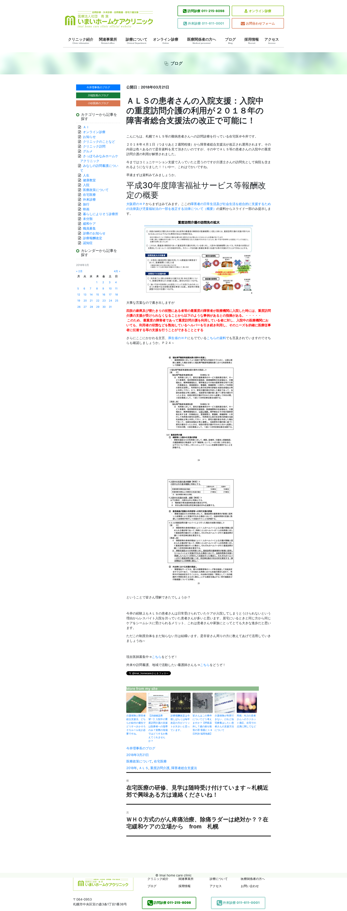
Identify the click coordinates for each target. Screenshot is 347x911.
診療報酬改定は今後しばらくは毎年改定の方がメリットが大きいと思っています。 (180, 722)
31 (110, 306)
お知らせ (89, 137)
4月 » (117, 271)
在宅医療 (160, 761)
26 (79, 306)
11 (116, 288)
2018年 (131, 768)
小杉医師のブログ (98, 103)
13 (85, 294)
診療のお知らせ (94, 233)
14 (91, 294)
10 (110, 288)
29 (97, 306)
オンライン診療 (260, 11)
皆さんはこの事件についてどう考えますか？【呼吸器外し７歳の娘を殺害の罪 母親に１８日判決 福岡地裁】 (202, 724)
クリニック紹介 (80, 40)
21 (91, 300)
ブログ (230, 40)
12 (78, 294)
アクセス (271, 40)
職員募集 (89, 228)
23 (104, 300)
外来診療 (89, 199)
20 (85, 300)
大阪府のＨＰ (136, 204)
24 (110, 300)
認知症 (88, 243)
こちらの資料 (216, 338)
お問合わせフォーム (260, 23)
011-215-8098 (206, 11)
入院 (86, 185)
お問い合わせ (250, 886)
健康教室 (89, 180)
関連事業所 (108, 40)
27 (85, 306)
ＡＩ (86, 127)
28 (91, 306)
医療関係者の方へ (201, 40)
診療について (136, 40)
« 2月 (79, 271)
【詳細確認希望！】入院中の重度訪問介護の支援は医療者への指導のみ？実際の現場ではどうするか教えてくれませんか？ (158, 728)
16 (103, 294)
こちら (156, 657)
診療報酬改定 (92, 238)
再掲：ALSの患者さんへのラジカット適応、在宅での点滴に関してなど (246, 721)
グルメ (88, 151)
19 (78, 300)
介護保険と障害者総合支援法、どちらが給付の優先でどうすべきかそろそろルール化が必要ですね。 (136, 724)
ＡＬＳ (143, 768)
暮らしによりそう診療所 (100, 214)
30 (104, 306)
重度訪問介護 (159, 768)
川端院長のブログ (98, 95)
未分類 (88, 219)
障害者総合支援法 (184, 768)
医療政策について (139, 761)
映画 (86, 209)
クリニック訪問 (94, 146)
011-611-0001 (206, 23)
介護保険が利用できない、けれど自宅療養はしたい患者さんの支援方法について (224, 722)
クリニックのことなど (99, 142)
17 (110, 294)
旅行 (86, 204)
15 (97, 294)
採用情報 (251, 40)
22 (97, 300)
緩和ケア (91, 224)
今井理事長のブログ (140, 748)
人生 (86, 175)
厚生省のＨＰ (177, 338)
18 (116, 294)
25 (116, 300)
